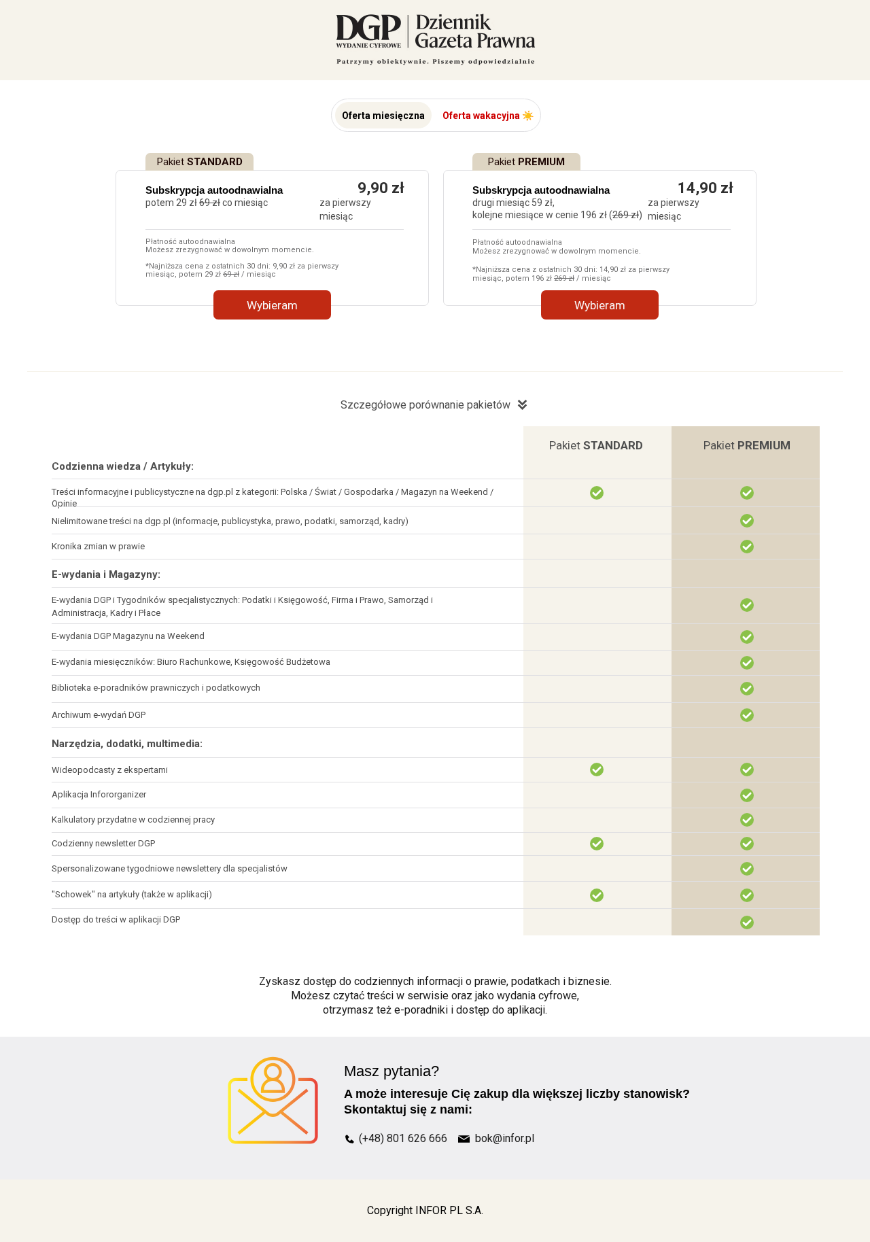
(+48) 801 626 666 (403, 1138)
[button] (383, 115)
